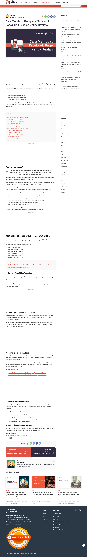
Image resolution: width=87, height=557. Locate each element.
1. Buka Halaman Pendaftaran (15, 130)
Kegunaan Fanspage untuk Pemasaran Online (17, 117)
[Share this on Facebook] (51, 16)
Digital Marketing (46, 2)
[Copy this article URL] (42, 16)
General (39, 6)
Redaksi (55, 519)
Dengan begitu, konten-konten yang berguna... (17, 435)
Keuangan (63, 157)
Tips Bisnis (63, 192)
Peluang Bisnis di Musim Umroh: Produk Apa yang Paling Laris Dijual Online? (68, 494)
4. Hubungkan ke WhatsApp (14, 136)
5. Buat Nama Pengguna (14, 138)
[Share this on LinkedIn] (54, 16)
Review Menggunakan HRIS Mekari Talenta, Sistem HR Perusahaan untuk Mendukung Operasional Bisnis (70, 88)
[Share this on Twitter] (48, 16)
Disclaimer (56, 527)
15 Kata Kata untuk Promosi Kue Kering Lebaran (18, 267)
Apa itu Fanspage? (10, 115)
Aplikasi (63, 128)
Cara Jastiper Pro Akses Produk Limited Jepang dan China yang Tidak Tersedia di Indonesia (71, 55)
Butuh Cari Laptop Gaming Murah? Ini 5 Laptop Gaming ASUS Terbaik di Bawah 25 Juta (71, 64)
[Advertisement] (31, 71)
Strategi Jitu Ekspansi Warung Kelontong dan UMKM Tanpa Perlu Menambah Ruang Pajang (71, 21)
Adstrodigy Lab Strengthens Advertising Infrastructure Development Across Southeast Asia (28, 265)
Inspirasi (63, 142)
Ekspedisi (23, 6)
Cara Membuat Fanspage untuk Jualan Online (17, 128)
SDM (62, 180)
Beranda (7, 9)
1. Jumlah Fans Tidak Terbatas (15, 119)
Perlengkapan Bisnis (66, 175)
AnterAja (63, 125)
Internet (62, 145)
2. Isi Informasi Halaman (14, 132)
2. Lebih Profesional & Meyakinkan (16, 121)
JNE (62, 151)
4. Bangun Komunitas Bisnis (14, 125)
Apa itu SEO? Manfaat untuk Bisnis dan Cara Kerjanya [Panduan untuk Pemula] (27, 373)
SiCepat (63, 183)
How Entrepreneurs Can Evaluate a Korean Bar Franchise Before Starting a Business (43, 494)
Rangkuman (9, 140)
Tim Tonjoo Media (9, 498)
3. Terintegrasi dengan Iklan (14, 123)
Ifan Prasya (12, 15)
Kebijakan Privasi (58, 524)
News (20, 2)
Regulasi (63, 178)
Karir (62, 154)
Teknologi (65, 2)
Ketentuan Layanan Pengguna (61, 521)
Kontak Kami (56, 516)
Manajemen (36, 2)
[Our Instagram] (76, 510)
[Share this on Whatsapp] (45, 16)
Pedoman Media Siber (59, 529)
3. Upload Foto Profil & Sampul (15, 134)
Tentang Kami (57, 513)
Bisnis (26, 2)
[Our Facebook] (80, 510)
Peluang (35, 6)
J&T (62, 148)
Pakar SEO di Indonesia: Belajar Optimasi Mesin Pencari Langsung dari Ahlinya (27, 375)
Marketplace (57, 2)
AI (61, 122)
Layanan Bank (64, 160)
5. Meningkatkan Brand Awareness (16, 127)
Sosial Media (28, 6)
